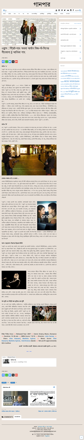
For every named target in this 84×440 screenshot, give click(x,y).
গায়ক (15, 13)
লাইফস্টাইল (73, 88)
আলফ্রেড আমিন (41, 426)
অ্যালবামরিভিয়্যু (34, 13)
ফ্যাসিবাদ (71, 84)
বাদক (28, 13)
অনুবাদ (62, 71)
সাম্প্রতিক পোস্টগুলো (65, 23)
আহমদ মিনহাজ (71, 71)
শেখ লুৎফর (63, 91)
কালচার (64, 78)
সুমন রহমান (73, 94)
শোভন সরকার (49, 426)
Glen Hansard (14, 338)
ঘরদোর (4, 13)
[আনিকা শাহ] (6, 363)
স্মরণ (77, 94)
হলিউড (62, 96)
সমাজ (75, 91)
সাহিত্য (66, 94)
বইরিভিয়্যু (55, 13)
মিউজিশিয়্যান (67, 88)
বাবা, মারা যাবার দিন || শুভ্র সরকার (39, 403)
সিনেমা (70, 94)
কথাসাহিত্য (75, 73)
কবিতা (69, 76)
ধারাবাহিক (67, 84)
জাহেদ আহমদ (69, 81)
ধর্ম (64, 84)
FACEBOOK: (18, 416)
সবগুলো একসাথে (77, 23)
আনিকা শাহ (13, 360)
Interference (25, 341)
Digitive (47, 436)
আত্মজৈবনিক (65, 71)
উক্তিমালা (65, 73)
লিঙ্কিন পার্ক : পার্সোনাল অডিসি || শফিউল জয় (47, 411)
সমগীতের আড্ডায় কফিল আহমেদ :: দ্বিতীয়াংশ (11, 411)
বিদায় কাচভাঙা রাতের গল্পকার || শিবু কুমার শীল (15, 403)
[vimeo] (62, 10)
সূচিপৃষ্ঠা (9, 13)
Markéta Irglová (29, 338)
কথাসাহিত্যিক (63, 76)
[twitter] (65, 10)
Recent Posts (11, 357)
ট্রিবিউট (77, 81)
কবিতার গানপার (73, 76)
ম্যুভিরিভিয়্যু (49, 13)
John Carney (49, 336)
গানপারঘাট (68, 13)
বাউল (68, 86)
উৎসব (71, 73)
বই (73, 84)
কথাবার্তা (61, 13)
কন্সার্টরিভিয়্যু (42, 13)
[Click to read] (15, 398)
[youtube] (56, 10)
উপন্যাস (69, 73)
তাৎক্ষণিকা (62, 84)
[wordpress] (59, 10)
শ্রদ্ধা (67, 91)
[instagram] (71, 10)
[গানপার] (42, 6)
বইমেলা (76, 84)
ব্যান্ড (77, 86)
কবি (66, 76)
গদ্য (23, 13)
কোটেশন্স (68, 78)
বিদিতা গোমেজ (73, 86)
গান (19, 13)
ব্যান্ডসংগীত (63, 88)
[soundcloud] (68, 10)
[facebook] (73, 10)
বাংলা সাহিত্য (65, 86)
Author (4, 357)
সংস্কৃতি (71, 91)
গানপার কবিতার (74, 78)
